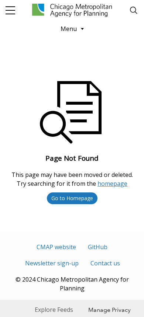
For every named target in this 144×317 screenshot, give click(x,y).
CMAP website (56, 247)
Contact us (105, 263)
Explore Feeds (54, 310)
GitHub (97, 247)
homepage (112, 184)
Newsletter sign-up (52, 263)
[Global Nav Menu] (10, 10)
